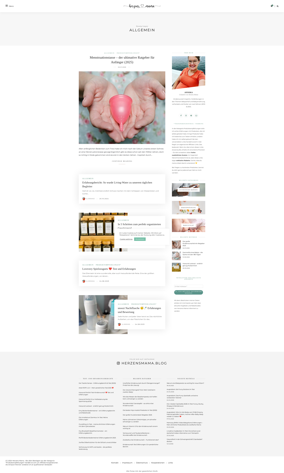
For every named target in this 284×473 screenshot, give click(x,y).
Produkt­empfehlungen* (128, 53)
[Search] (277, 6)
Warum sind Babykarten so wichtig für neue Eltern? (185, 383)
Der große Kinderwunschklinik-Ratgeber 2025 (194, 243)
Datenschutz (142, 463)
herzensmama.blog (144, 363)
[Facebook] (181, 116)
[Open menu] (7, 5)
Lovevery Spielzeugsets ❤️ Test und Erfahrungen (109, 268)
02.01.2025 (122, 67)
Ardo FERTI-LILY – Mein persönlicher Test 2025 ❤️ (96, 388)
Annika (91, 198)
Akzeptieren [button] (139, 239)
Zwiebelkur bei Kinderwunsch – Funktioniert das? (141, 440)
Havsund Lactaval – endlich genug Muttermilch (96, 406)
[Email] (196, 116)
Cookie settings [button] (126, 239)
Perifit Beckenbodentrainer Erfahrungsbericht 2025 (97, 438)
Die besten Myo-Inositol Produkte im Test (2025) (140, 410)
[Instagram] (186, 116)
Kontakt (114, 463)
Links (170, 463)
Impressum (127, 463)
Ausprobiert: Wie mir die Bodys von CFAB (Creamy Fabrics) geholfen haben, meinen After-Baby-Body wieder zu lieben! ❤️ (185, 414)
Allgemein (109, 53)
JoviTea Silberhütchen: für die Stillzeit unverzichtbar (97, 442)
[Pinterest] (191, 116)
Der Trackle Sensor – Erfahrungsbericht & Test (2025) (97, 383)
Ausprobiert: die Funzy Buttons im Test (181, 389)
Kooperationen (158, 463)
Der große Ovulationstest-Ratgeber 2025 (137, 415)
